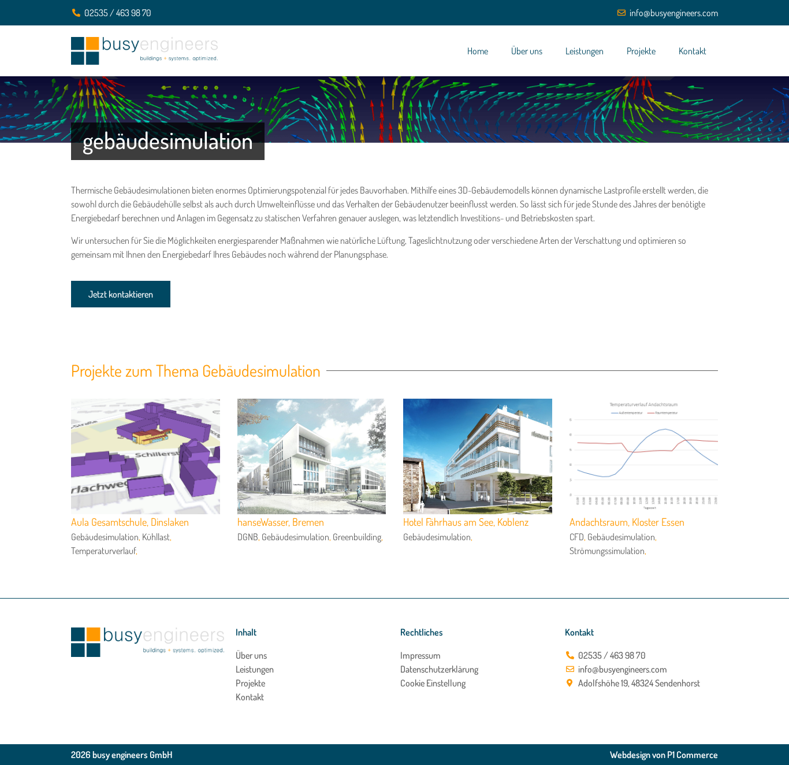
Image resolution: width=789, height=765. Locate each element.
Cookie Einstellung (433, 683)
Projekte (641, 51)
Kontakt (692, 51)
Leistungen (584, 51)
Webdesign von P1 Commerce (664, 754)
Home (477, 51)
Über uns (526, 51)
